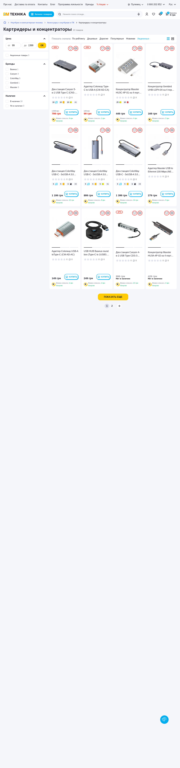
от (9, 45)
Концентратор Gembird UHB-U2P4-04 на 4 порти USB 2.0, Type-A (161, 88)
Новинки (130, 38)
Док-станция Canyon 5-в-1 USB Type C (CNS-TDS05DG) (64, 91)
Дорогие (104, 38)
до (25, 45)
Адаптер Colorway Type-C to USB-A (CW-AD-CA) (96, 88)
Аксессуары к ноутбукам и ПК (60, 22)
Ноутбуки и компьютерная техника (27, 22)
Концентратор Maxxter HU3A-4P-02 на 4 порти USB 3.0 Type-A (160, 254)
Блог (52, 4)
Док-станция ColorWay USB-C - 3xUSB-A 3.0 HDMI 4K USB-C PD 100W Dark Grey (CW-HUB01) (95, 173)
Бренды (90, 4)
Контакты (43, 4)
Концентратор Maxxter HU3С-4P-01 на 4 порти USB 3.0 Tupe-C (128, 91)
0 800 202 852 (154, 4)
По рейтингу (78, 38)
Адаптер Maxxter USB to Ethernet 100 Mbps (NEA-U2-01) (161, 170)
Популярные (117, 38)
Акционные (143, 38)
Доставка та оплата (25, 4)
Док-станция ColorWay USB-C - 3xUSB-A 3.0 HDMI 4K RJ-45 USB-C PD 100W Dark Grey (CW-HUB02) (129, 173)
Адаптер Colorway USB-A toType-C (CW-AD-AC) (65, 253)
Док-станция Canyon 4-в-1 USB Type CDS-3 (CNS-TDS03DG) (128, 254)
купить (73, 112)
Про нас (7, 4)
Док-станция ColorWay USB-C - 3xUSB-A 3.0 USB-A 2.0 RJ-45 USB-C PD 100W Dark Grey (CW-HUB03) (65, 173)
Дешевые (92, 38)
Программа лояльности (70, 4)
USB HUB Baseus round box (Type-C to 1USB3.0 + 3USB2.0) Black (97, 253)
